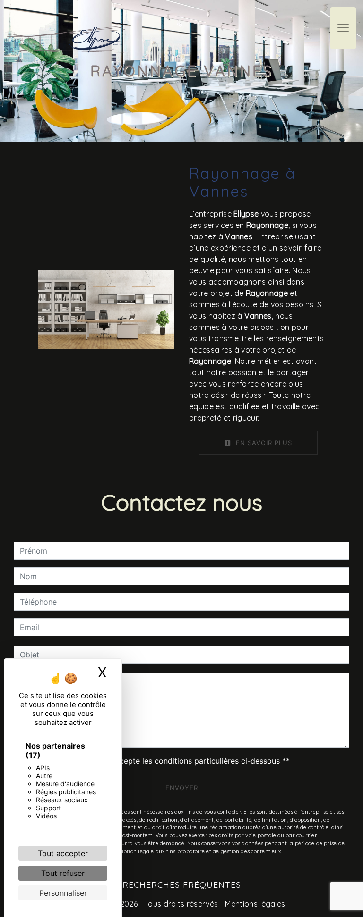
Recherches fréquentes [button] (181, 884)
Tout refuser (63, 873)
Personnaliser (63, 893)
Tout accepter (63, 853)
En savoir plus (262, 442)
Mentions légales (254, 904)
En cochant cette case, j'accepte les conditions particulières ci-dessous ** (156, 761)
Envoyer (181, 787)
